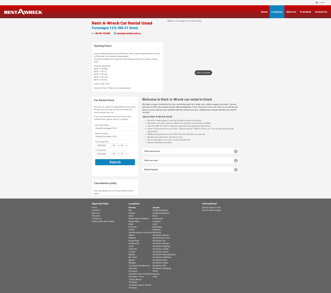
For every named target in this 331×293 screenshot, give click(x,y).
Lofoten (132, 252)
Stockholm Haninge (161, 243)
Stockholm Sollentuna (162, 257)
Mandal (132, 254)
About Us (291, 11)
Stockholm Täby (159, 265)
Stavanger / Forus (136, 276)
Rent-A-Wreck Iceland (211, 210)
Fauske (132, 229)
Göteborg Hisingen (160, 210)
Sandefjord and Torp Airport (140, 274)
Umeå (155, 271)
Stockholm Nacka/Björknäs (164, 254)
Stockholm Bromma (161, 238)
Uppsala (156, 274)
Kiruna (155, 216)
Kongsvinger (134, 241)
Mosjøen (132, 263)
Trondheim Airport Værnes (140, 285)
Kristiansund (134, 243)
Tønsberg (133, 288)
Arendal (132, 213)
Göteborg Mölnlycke (161, 213)
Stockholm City (159, 241)
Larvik (131, 246)
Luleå (155, 224)
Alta (130, 210)
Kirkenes (132, 238)
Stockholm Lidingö (160, 252)
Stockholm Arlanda (161, 235)
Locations (276, 11)
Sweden (156, 207)
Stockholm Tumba (160, 263)
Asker (131, 216)
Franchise (305, 11)
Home (264, 11)
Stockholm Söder (160, 260)
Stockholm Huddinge (161, 246)
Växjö (155, 276)
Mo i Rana (133, 257)
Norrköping (157, 227)
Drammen (133, 227)
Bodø (131, 224)
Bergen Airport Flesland (138, 218)
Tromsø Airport (135, 279)
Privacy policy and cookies (103, 221)
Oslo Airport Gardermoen (139, 265)
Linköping (157, 221)
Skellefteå (157, 232)
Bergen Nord (134, 221)
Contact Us (321, 11)
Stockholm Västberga (162, 268)
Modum (132, 260)
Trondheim (133, 282)
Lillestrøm (133, 249)
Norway (132, 207)
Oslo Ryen (133, 268)
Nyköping (156, 229)
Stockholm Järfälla (161, 249)
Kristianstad (158, 218)
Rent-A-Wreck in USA (211, 207)
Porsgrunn (133, 271)
